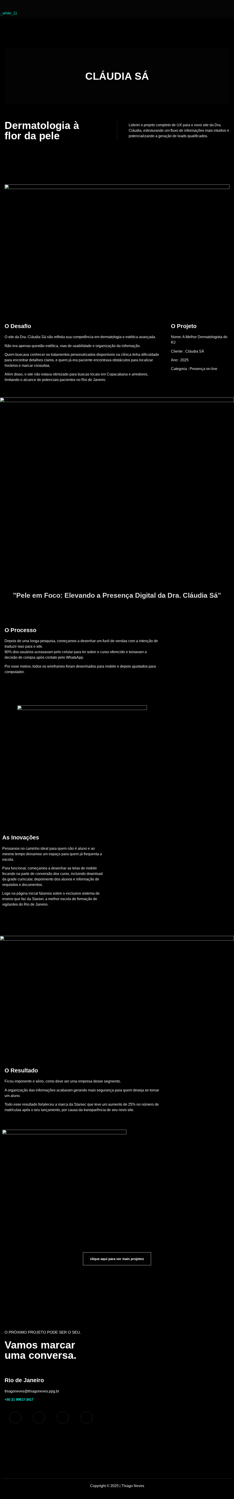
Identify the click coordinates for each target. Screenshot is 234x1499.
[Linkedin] (87, 1417)
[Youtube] (39, 1417)
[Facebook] (63, 1417)
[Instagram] (15, 1417)
